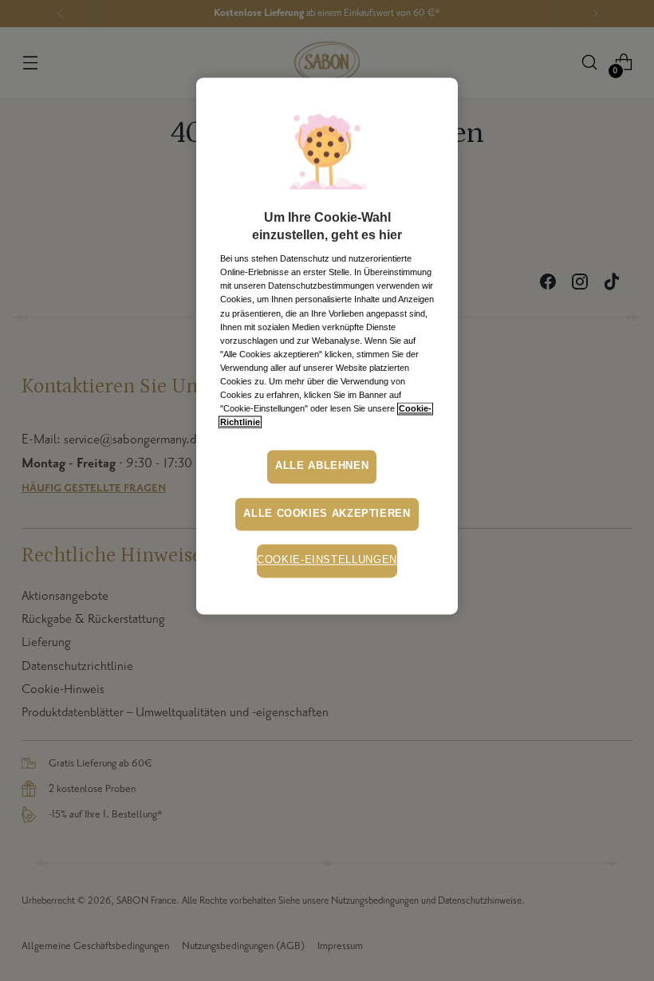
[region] (327, 345)
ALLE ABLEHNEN (321, 466)
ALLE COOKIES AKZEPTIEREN (326, 513)
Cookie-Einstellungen (327, 560)
